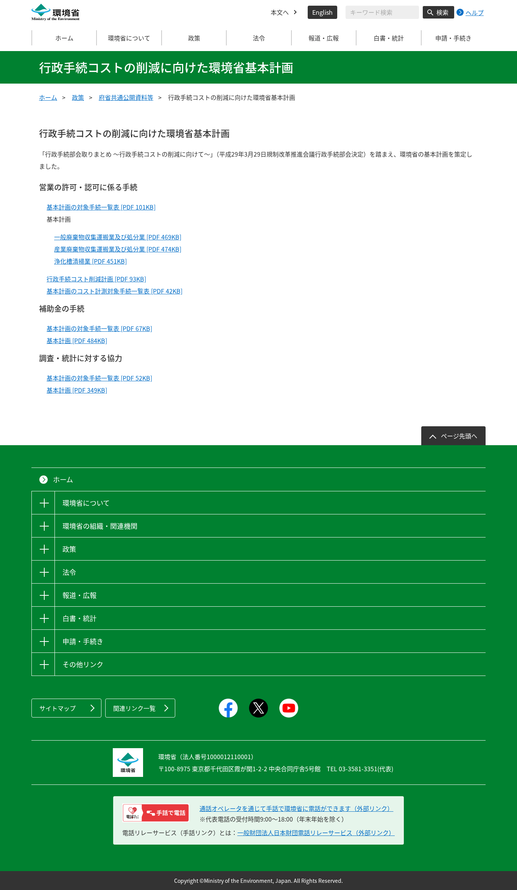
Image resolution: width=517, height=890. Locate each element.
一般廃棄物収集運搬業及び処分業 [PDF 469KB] (117, 236)
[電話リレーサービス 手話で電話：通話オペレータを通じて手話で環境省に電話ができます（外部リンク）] (155, 812)
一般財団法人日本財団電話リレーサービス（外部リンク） (316, 832)
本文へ (280, 12)
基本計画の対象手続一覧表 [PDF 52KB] (99, 377)
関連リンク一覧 (134, 708)
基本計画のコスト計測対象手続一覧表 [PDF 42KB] (114, 290)
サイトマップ (57, 708)
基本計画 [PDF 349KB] (77, 390)
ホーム (64, 37)
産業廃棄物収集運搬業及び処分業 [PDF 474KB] (117, 248)
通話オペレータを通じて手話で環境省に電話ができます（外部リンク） (296, 808)
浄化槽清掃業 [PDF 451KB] (90, 261)
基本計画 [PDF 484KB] (77, 340)
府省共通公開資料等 (126, 97)
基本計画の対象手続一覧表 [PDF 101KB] (101, 206)
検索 (442, 12)
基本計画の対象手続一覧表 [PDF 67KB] (99, 328)
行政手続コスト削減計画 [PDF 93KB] (96, 278)
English (322, 12)
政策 (78, 97)
